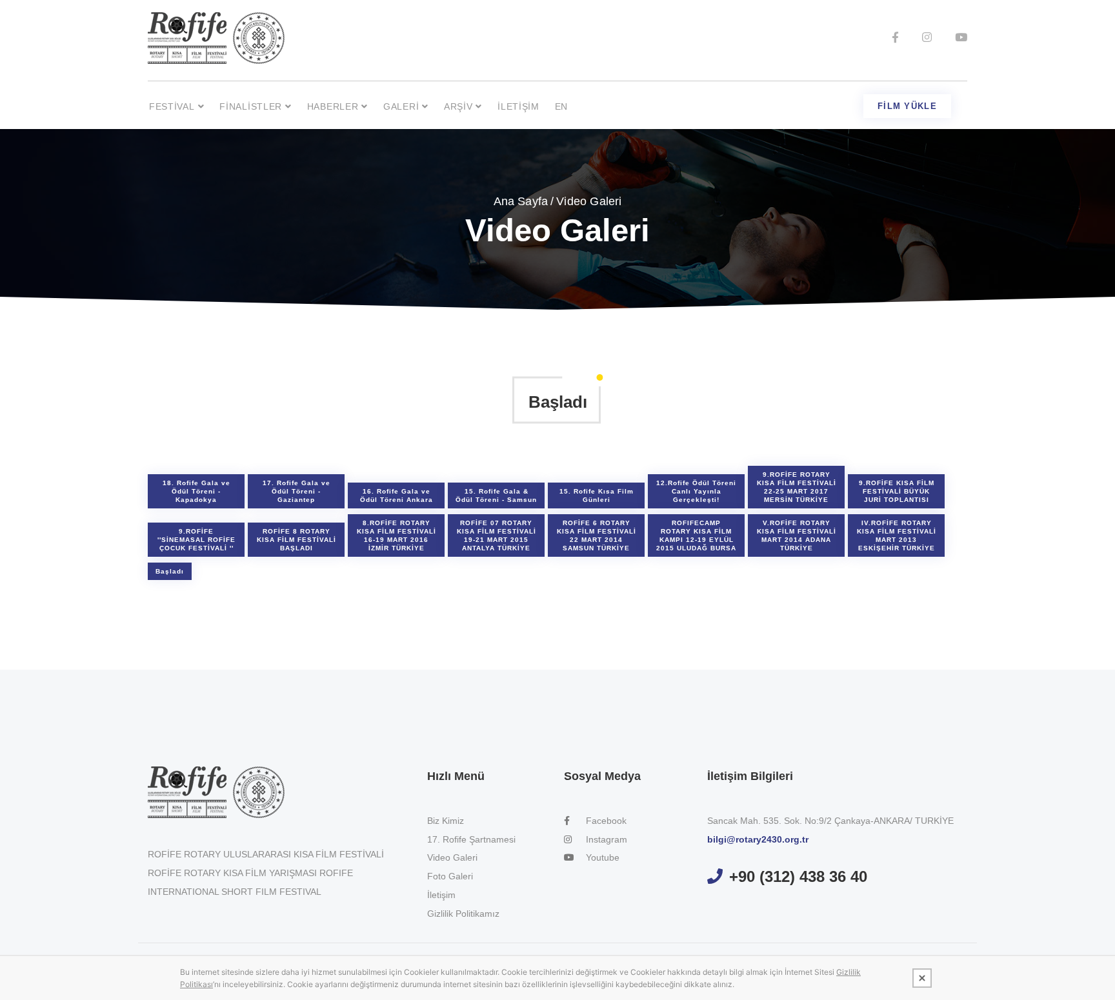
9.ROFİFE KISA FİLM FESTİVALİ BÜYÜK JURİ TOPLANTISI (896, 491)
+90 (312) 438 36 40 (798, 876)
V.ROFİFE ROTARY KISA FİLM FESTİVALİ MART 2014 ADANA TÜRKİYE (796, 535)
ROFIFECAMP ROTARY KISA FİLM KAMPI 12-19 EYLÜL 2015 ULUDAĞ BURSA (696, 535)
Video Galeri (452, 857)
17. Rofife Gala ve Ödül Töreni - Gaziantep (296, 491)
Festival (172, 106)
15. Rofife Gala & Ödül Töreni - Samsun (496, 495)
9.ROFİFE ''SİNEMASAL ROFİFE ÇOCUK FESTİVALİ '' (196, 540)
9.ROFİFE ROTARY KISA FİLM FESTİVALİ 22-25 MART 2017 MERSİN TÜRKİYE (796, 487)
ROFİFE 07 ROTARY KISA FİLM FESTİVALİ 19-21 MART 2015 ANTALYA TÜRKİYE (496, 535)
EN (561, 106)
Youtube (601, 857)
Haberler (333, 106)
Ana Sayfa (521, 201)
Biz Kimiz (445, 820)
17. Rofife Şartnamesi (471, 839)
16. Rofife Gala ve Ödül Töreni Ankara (396, 495)
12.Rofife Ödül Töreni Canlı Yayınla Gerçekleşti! (696, 491)
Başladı (170, 571)
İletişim (518, 106)
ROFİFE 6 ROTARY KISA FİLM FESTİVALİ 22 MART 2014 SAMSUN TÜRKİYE (596, 535)
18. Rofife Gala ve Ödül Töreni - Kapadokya (196, 491)
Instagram (605, 839)
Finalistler (250, 106)
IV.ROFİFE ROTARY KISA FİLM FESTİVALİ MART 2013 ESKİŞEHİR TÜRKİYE (896, 535)
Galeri (401, 106)
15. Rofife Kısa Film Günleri (596, 495)
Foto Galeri (450, 876)
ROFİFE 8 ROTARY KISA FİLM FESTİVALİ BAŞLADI (296, 540)
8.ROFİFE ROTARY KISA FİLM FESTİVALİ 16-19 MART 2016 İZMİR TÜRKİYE (396, 535)
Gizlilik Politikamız (463, 913)
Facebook (605, 820)
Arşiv (458, 106)
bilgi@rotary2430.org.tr (758, 839)
